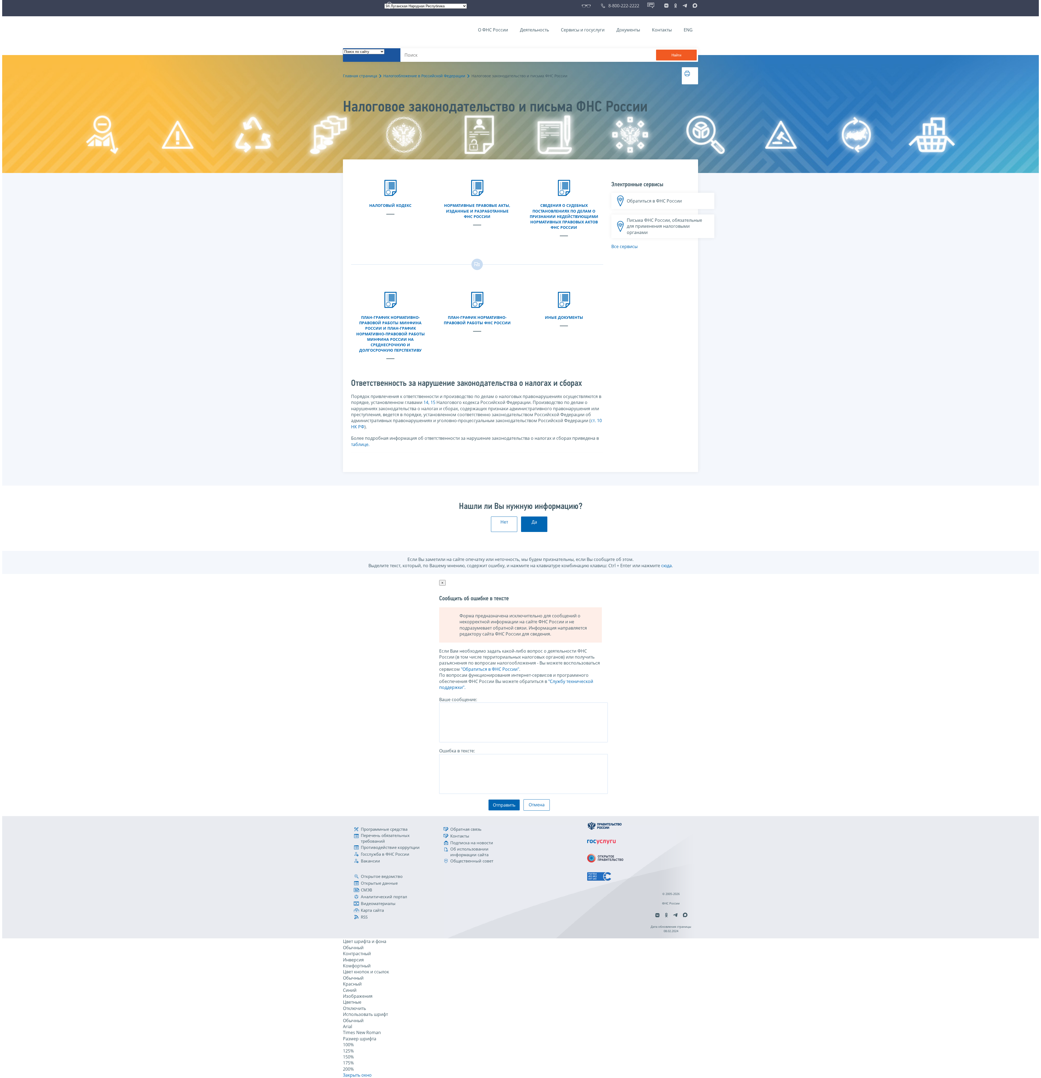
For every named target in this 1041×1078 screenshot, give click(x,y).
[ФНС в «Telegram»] (685, 6)
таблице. (360, 444)
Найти (676, 55)
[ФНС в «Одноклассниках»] (675, 6)
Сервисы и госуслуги (583, 30)
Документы (628, 30)
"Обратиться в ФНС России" (490, 669)
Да (534, 522)
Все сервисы (624, 246)
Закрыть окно (357, 1075)
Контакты (662, 30)
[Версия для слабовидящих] (587, 6)
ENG (688, 30)
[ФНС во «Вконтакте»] (666, 6)
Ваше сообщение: (458, 699)
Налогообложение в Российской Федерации (424, 75)
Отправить (504, 805)
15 (432, 402)
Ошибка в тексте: (457, 751)
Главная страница (360, 75)
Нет (504, 522)
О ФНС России (493, 30)
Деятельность (534, 30)
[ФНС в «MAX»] (694, 6)
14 (425, 402)
